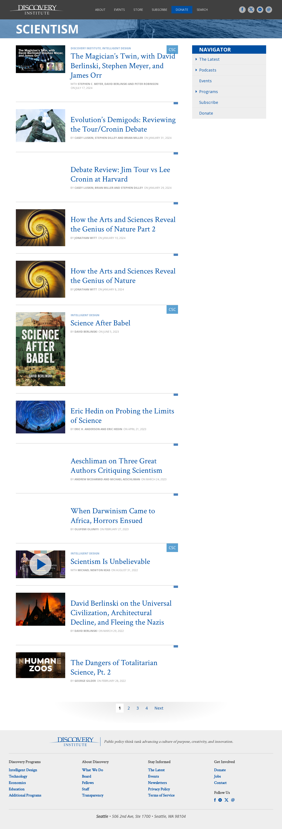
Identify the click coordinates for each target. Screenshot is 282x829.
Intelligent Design (116, 48)
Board (86, 776)
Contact (220, 782)
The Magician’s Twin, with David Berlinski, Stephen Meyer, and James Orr (122, 65)
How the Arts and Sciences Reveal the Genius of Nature (123, 276)
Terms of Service (161, 795)
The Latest (209, 59)
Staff (85, 789)
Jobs (217, 776)
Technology (18, 776)
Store (138, 9)
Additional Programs (25, 795)
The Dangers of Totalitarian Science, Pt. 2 (114, 667)
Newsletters (157, 782)
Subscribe (159, 9)
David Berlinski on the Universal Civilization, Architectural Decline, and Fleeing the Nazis (121, 612)
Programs (208, 91)
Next (158, 708)
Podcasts (207, 70)
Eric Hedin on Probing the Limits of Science (122, 416)
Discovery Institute (86, 48)
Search (202, 9)
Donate (182, 9)
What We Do (92, 769)
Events (119, 9)
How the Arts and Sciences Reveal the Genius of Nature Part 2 (123, 224)
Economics (17, 782)
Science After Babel (100, 323)
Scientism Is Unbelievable (110, 561)
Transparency (92, 795)
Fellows (88, 782)
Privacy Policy (159, 789)
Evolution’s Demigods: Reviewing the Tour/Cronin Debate (123, 124)
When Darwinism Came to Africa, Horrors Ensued (112, 516)
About (100, 9)
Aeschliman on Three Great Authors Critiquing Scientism (116, 466)
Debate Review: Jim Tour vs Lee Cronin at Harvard (120, 174)
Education (17, 789)
